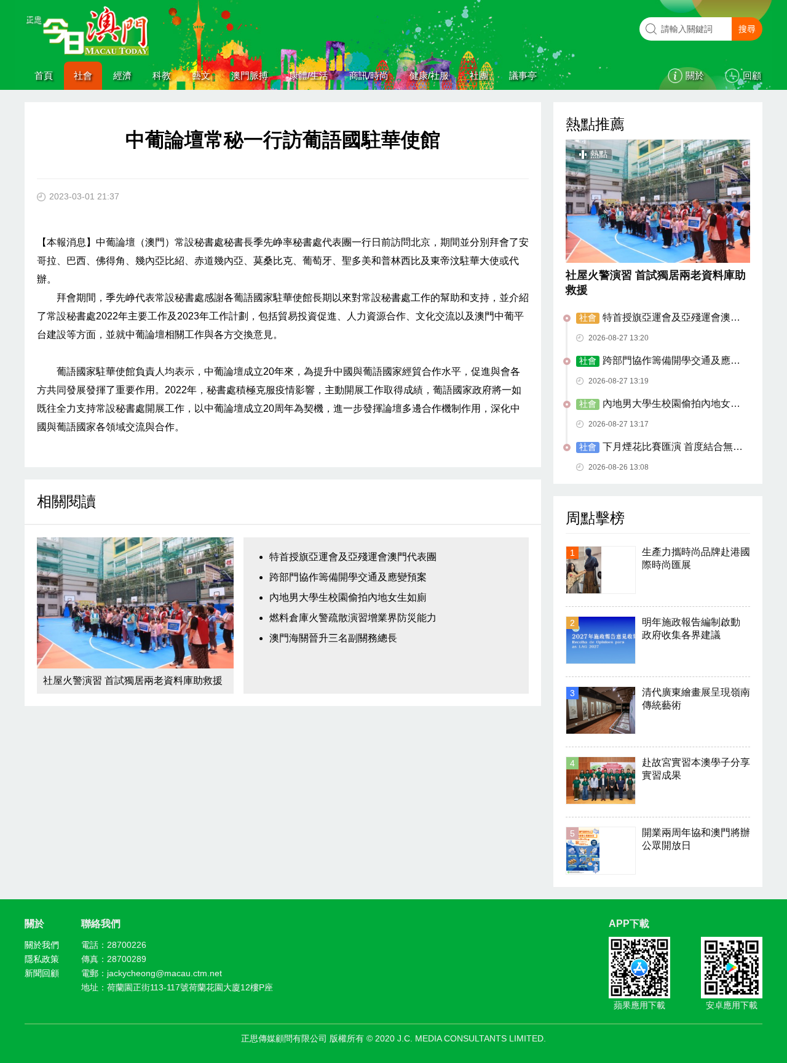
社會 (83, 75)
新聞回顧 (42, 973)
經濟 (122, 75)
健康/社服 (429, 75)
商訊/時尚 (369, 75)
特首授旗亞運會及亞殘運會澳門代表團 (353, 557)
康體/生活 (308, 75)
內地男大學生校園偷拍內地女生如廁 (348, 597)
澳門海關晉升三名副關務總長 (333, 638)
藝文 (201, 75)
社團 (479, 75)
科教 (161, 75)
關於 (695, 75)
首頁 (43, 75)
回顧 (752, 75)
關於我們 (42, 945)
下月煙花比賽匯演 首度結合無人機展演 (659, 447)
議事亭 (523, 75)
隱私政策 (42, 959)
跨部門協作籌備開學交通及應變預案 (348, 577)
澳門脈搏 (249, 75)
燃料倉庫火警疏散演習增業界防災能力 (353, 617)
